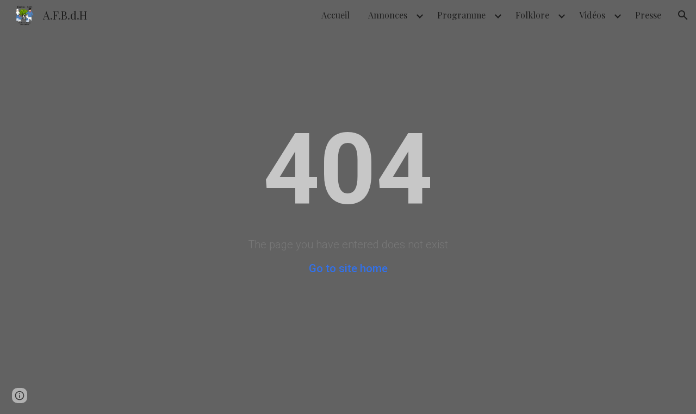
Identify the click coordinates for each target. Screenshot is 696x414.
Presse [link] (648, 15)
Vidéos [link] (592, 15)
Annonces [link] (387, 15)
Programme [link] (461, 15)
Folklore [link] (532, 15)
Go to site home (348, 268)
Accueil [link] (335, 15)
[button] (683, 15)
